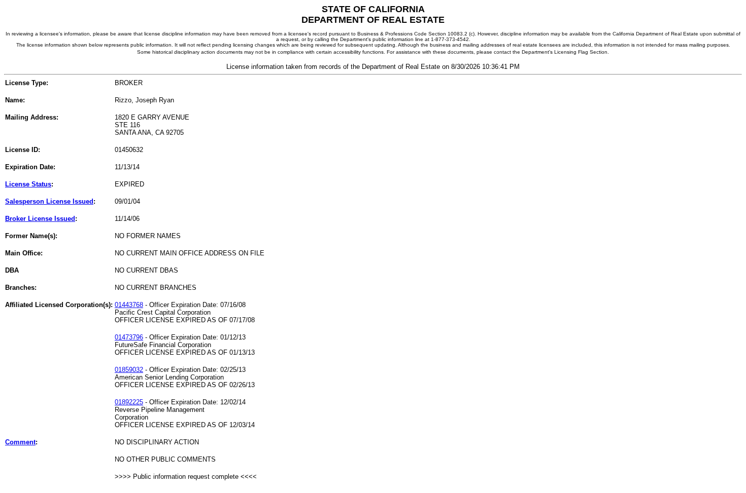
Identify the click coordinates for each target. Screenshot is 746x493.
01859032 (129, 369)
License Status (28, 184)
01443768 (129, 305)
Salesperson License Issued (49, 201)
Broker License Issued (40, 218)
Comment (20, 442)
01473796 (129, 337)
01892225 (129, 402)
